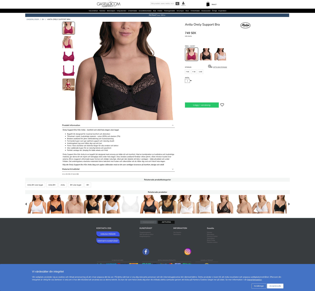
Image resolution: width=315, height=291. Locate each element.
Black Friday (211, 240)
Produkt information (71, 125)
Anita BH (51, 185)
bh (43, 19)
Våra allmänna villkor (146, 234)
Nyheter (102, 11)
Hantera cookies (212, 242)
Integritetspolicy (145, 236)
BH (88, 185)
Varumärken (93, 11)
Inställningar (259, 286)
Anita (63, 185)
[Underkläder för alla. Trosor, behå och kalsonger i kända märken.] (108, 4)
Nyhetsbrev (177, 234)
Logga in (183, 5)
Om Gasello (177, 232)
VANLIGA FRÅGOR (107, 234)
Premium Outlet (212, 236)
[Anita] (245, 28)
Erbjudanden (121, 11)
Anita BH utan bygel (35, 185)
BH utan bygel (75, 185)
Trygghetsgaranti (145, 232)
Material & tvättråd (70, 169)
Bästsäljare (111, 11)
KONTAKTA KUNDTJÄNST (108, 241)
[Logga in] (183, 3)
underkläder (32, 19)
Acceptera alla (275, 286)
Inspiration (222, 11)
